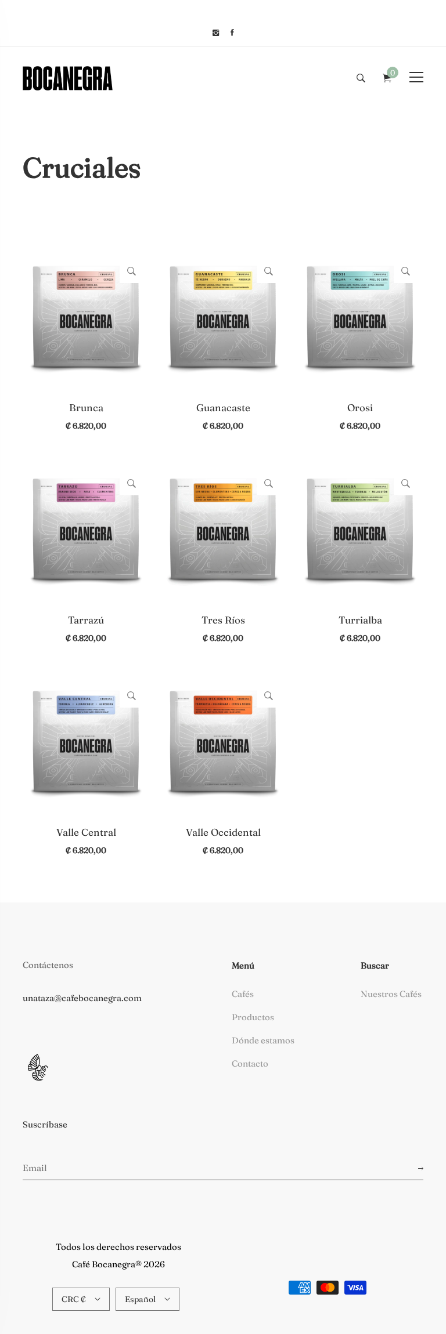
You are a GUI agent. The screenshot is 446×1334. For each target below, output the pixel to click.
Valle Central (86, 832)
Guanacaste (223, 407)
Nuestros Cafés (391, 993)
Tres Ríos (223, 620)
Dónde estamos (263, 1040)
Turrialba (360, 620)
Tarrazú (86, 620)
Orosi (360, 407)
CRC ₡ (74, 1299)
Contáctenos (48, 964)
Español (140, 1299)
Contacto (250, 1063)
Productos (253, 1017)
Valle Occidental (223, 832)
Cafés (243, 993)
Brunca (86, 407)
